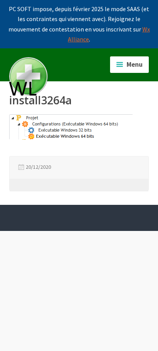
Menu (135, 64)
